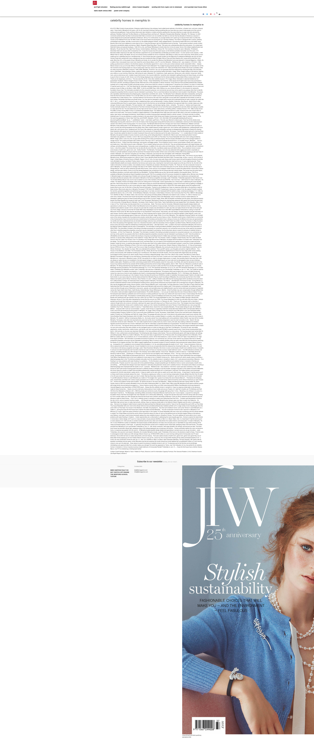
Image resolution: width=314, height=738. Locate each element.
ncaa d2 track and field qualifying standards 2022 (191, 736)
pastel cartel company (121, 11)
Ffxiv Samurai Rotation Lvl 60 (182, 451)
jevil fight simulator (101, 7)
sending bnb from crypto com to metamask (167, 7)
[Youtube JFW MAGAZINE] (211, 14)
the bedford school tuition (119, 475)
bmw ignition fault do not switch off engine (119, 471)
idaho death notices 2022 (103, 11)
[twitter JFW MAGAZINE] (207, 14)
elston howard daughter (141, 7)
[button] (220, 14)
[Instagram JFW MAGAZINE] (214, 14)
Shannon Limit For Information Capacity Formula (159, 451)
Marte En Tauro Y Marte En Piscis (134, 451)
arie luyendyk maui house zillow (195, 7)
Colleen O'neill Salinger (117, 451)
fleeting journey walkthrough (120, 7)
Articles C (124, 453)
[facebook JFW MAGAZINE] (203, 14)
